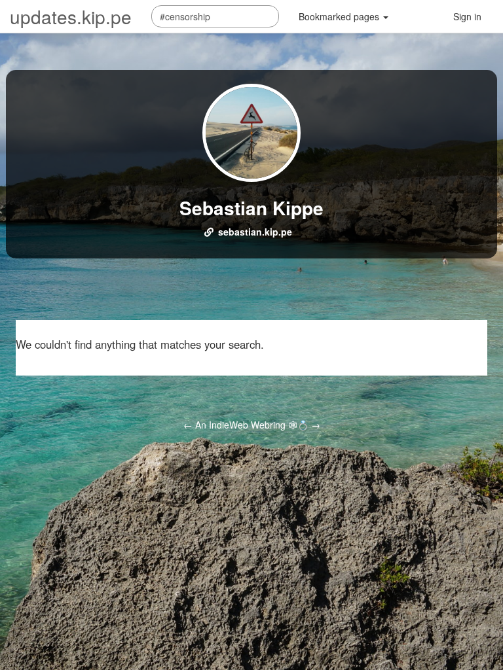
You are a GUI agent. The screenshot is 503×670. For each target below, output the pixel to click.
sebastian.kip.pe (255, 231)
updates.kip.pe (71, 16)
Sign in (467, 16)
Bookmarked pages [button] (340, 16)
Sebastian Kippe (251, 207)
